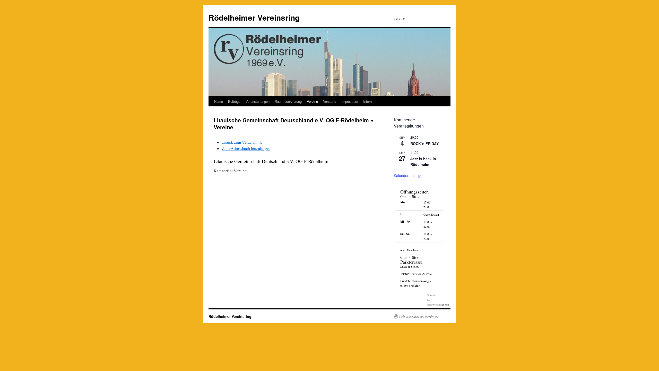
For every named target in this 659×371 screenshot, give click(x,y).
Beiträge (234, 101)
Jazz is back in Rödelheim (423, 161)
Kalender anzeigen (409, 175)
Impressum (349, 101)
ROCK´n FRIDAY (424, 143)
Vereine (312, 101)
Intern (367, 101)
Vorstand (329, 101)
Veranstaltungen (258, 101)
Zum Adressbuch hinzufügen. (246, 148)
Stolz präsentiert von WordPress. (419, 316)
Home (218, 101)
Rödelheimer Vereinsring (254, 17)
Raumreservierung (288, 101)
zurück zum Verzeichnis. (242, 142)
